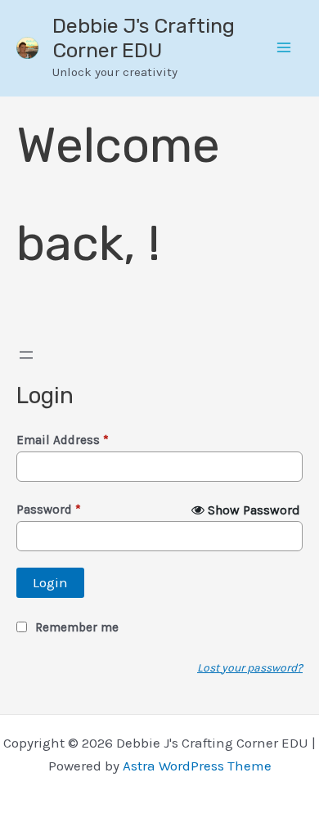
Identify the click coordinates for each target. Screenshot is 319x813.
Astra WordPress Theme (197, 765)
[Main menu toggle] (284, 48)
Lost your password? (250, 668)
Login (50, 582)
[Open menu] (26, 355)
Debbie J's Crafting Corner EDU (143, 38)
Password (48, 509)
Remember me (77, 627)
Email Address (62, 440)
